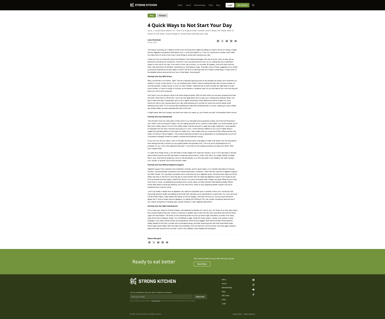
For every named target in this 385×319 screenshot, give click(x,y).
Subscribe (200, 297)
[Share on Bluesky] (227, 41)
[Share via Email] (235, 41)
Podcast (162, 16)
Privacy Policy (156, 301)
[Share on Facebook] (218, 41)
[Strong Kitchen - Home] (143, 5)
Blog (218, 5)
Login (230, 5)
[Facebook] (253, 280)
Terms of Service (249, 314)
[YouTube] (253, 289)
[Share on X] (222, 41)
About (188, 5)
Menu (180, 5)
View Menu (202, 264)
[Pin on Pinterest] (231, 41)
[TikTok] (253, 294)
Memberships (199, 5)
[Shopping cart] (253, 5)
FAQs (211, 5)
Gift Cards (225, 296)
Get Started (242, 5)
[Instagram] (253, 284)
